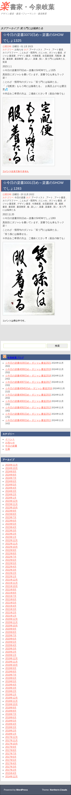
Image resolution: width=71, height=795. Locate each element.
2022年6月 (10, 560)
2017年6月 (10, 756)
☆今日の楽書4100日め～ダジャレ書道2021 (28, 363)
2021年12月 (11, 579)
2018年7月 (10, 714)
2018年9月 (10, 707)
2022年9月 (10, 550)
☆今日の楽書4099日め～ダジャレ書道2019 (28, 369)
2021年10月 (11, 586)
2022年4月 (10, 566)
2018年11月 (11, 701)
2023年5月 (10, 524)
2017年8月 (10, 750)
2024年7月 (10, 478)
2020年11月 (11, 622)
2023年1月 (10, 537)
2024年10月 (11, 468)
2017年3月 (10, 766)
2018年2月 (10, 730)
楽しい (28, 59)
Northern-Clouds (58, 790)
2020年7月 (10, 635)
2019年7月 (10, 674)
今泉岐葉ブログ (15, 357)
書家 (61, 203)
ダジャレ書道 (55, 52)
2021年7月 (10, 596)
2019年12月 (11, 658)
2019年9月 (10, 668)
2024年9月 (10, 471)
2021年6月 (10, 599)
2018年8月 (10, 711)
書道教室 (19, 59)
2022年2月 (10, 573)
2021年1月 (10, 615)
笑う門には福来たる (55, 59)
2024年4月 (10, 488)
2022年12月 (11, 540)
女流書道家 (47, 55)
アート (47, 49)
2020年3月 (10, 648)
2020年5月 (10, 642)
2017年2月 (10, 770)
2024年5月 (10, 484)
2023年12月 (11, 501)
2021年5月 (10, 602)
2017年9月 (10, 747)
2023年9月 (10, 510)
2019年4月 (10, 684)
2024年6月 (10, 481)
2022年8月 (10, 553)
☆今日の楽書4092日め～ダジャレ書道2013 (28, 407)
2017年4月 (10, 763)
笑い (41, 59)
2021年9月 (10, 589)
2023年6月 (10, 520)
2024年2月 (10, 494)
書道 (5, 207)
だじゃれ (43, 52)
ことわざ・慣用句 (28, 52)
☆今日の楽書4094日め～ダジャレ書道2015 (28, 394)
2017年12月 (11, 737)
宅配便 (58, 55)
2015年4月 (10, 773)
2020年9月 (10, 629)
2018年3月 (10, 727)
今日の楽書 (20, 197)
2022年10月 (11, 547)
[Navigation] (3, 20)
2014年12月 (11, 776)
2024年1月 (10, 497)
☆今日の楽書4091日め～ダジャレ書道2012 (28, 414)
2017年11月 (11, 740)
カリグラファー (10, 52)
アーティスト (35, 49)
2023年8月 (10, 514)
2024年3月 (10, 491)
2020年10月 (11, 625)
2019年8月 (10, 671)
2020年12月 (11, 619)
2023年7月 (10, 517)
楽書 (35, 59)
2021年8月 (10, 592)
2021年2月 (10, 612)
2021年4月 (10, 606)
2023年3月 (10, 530)
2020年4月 (10, 645)
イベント (10, 439)
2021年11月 (11, 583)
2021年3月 (10, 609)
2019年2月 (10, 691)
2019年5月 (10, 681)
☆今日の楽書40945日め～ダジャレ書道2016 (28, 388)
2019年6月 (10, 678)
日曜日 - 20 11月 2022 (23, 194)
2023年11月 (11, 504)
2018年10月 (11, 704)
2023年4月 (10, 527)
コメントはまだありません (16, 171)
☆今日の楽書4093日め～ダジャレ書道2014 (28, 401)
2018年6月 (10, 717)
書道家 (9, 59)
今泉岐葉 (36, 55)
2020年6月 (10, 638)
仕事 (7, 449)
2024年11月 (11, 465)
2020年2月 (10, 652)
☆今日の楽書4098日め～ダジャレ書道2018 (28, 375)
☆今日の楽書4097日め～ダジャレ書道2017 (28, 382)
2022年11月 (11, 543)
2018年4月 (10, 724)
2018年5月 (10, 720)
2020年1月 (10, 655)
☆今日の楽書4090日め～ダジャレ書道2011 (28, 420)
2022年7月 (10, 556)
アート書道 (57, 49)
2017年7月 (10, 753)
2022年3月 (10, 570)
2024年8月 (10, 474)
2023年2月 (10, 533)
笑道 (5, 62)
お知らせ (19, 49)
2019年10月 (11, 665)
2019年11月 (11, 661)
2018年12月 (11, 697)
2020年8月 (10, 632)
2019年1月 (10, 694)
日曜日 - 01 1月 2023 (22, 46)
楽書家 (48, 207)
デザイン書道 (23, 55)
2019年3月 (10, 688)
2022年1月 (10, 576)
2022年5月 (10, 563)
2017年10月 (11, 743)
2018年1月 (10, 734)
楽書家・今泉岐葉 (27, 6)
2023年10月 (11, 507)
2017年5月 (10, 760)
